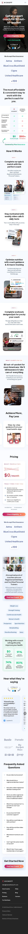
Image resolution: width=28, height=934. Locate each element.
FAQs (16, 889)
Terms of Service (7, 915)
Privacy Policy (6, 911)
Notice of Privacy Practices (10, 918)
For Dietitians (6, 900)
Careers (17, 896)
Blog (16, 893)
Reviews (4, 896)
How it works (6, 889)
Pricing (4, 893)
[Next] (25, 713)
